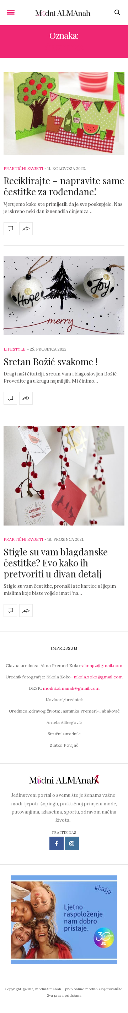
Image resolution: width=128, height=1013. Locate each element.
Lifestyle (15, 349)
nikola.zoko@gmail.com (98, 676)
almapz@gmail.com (102, 665)
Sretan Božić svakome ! (51, 361)
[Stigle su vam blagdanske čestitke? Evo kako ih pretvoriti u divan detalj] (64, 476)
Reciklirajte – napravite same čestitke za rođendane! (64, 186)
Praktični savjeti (23, 168)
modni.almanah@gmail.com (71, 688)
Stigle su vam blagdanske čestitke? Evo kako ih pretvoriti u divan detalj (56, 562)
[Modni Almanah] (64, 12)
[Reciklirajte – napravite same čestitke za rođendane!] (64, 113)
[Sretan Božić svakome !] (64, 296)
